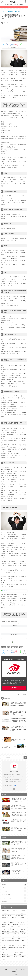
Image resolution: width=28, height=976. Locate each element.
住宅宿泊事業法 (15, 647)
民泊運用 (14, 884)
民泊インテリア (15, 887)
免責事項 (14, 971)
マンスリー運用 (14, 894)
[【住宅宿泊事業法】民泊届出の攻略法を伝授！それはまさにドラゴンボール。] (12, 44)
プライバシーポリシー (20, 969)
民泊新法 (4, 647)
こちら (14, 785)
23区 (9, 647)
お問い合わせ (14, 687)
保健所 (21, 647)
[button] (25, 757)
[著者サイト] (14, 789)
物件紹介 (14, 901)
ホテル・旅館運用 (14, 898)
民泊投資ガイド (14, 2)
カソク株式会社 (14, 771)
